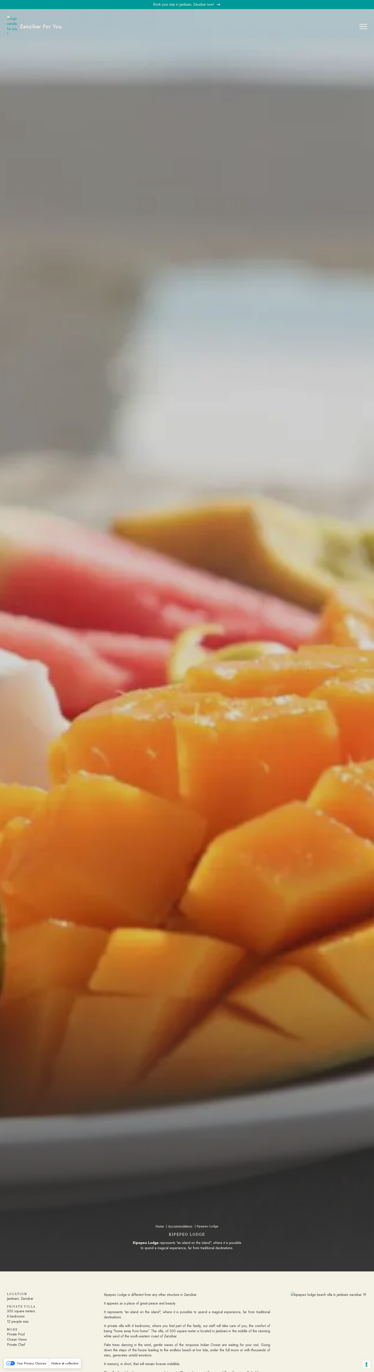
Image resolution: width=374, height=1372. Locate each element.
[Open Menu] (363, 26)
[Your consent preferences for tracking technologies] (366, 1364)
